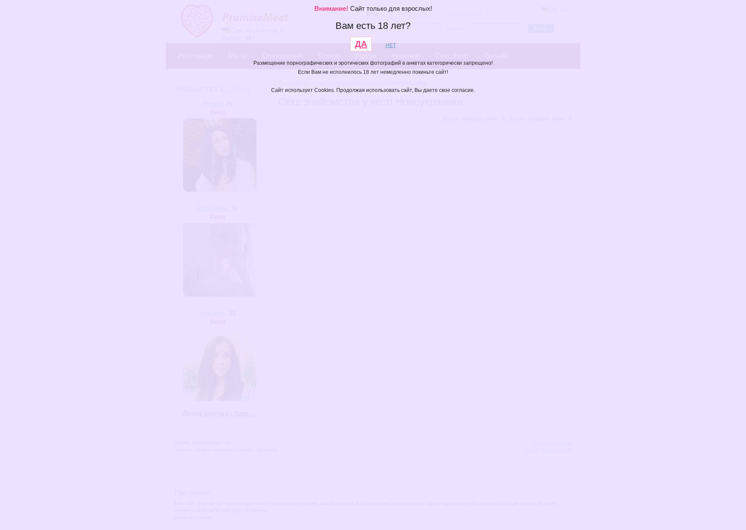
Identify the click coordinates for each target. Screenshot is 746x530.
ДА (361, 44)
